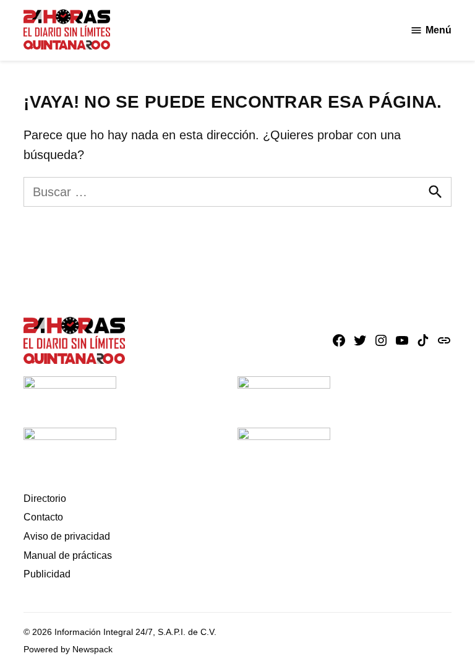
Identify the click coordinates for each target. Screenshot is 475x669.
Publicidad (47, 574)
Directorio (45, 498)
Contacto (43, 517)
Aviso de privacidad (67, 536)
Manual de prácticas (68, 555)
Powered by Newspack (68, 649)
